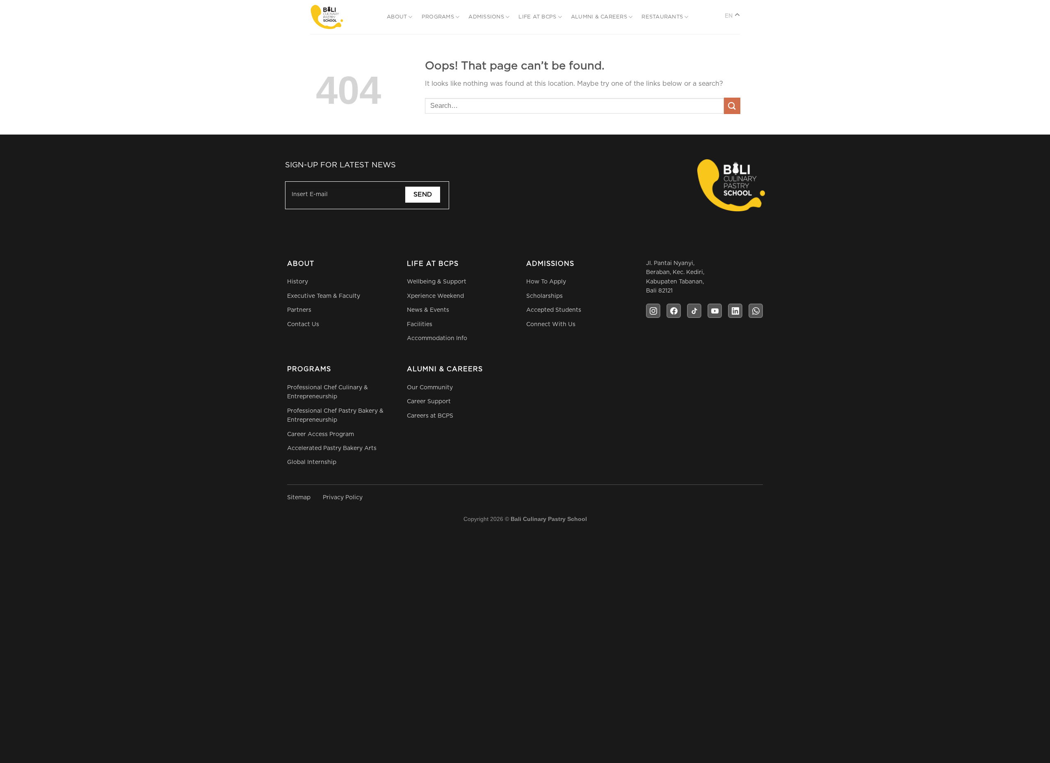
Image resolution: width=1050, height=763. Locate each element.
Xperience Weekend (435, 296)
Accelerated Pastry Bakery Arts (332, 448)
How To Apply (546, 282)
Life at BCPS (537, 17)
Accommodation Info (437, 338)
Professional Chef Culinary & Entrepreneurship (327, 392)
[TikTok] (694, 311)
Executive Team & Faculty (323, 296)
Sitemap (298, 497)
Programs (438, 17)
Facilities (419, 324)
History (297, 282)
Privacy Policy (343, 497)
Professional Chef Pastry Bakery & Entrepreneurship (335, 415)
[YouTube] (715, 311)
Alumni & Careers (599, 17)
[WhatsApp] (756, 311)
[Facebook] (674, 311)
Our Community (430, 388)
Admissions (486, 17)
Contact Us (303, 324)
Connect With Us (550, 324)
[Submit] (732, 106)
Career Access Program (320, 434)
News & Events (428, 310)
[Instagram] (653, 311)
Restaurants (662, 17)
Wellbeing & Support (436, 282)
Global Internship (311, 462)
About (397, 17)
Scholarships (544, 296)
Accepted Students (553, 310)
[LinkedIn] (735, 311)
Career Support (429, 401)
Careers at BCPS (430, 416)
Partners (299, 310)
